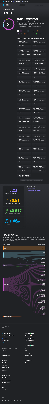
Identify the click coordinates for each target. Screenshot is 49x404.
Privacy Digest (25, 1)
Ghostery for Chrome (29, 333)
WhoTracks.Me (17, 1)
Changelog (4, 389)
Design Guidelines (28, 360)
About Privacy (27, 362)
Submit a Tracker (28, 355)
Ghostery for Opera (29, 340)
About (12, 5)
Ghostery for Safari (29, 338)
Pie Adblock (4, 360)
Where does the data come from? (35, 190)
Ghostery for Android (29, 345)
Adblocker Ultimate (6, 355)
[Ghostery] (6, 5)
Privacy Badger (5, 362)
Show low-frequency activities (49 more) (31, 180)
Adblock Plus (4, 353)
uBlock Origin (4, 365)
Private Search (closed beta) (9, 335)
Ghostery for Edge (29, 342)
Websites (22, 5)
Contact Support (28, 353)
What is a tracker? (31, 188)
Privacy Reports (5, 377)
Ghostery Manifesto (6, 375)
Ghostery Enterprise (6, 382)
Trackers (16, 5)
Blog (3, 387)
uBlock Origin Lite (5, 367)
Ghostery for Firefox (29, 335)
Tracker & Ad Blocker (8, 1)
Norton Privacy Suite (6, 357)
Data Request (27, 357)
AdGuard (4, 350)
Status (3, 372)
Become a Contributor (39, 5)
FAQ (26, 350)
